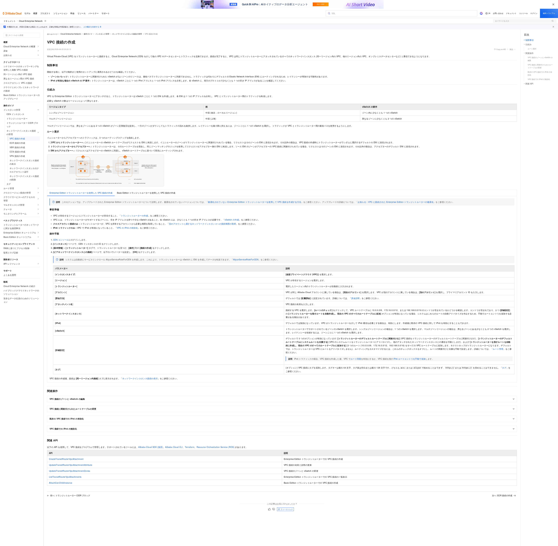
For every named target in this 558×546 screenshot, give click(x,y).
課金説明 (355, 298)
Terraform (190, 447)
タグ (504, 367)
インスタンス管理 (102, 34)
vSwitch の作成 (232, 219)
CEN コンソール (61, 239)
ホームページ (52, 34)
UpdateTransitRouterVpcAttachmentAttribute (70, 464)
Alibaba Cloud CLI (174, 447)
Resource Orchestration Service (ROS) (215, 447)
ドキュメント (9, 20)
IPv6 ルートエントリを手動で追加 (409, 358)
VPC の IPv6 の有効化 (127, 227)
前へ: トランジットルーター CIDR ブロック (70, 495)
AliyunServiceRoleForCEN (245, 259)
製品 (511, 49)
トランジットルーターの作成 (134, 215)
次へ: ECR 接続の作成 (502, 495)
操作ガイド (88, 34)
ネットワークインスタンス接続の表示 (140, 378)
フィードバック (287, 509)
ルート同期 (356, 358)
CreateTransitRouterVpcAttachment (66, 458)
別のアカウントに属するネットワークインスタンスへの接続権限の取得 (202, 223)
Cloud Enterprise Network (30, 20)
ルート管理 (498, 348)
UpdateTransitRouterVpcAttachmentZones (69, 470)
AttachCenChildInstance (60, 482)
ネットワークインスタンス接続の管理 (127, 34)
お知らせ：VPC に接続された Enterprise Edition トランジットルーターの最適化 (395, 201)
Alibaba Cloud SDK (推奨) (150, 447)
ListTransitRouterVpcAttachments (65, 476)
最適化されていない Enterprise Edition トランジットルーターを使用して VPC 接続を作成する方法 (254, 201)
